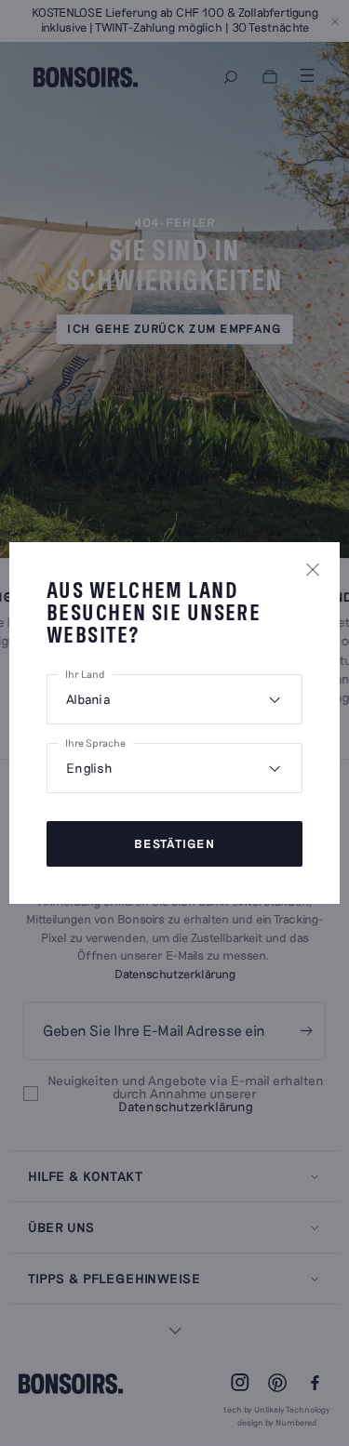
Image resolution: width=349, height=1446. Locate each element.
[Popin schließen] (313, 569)
